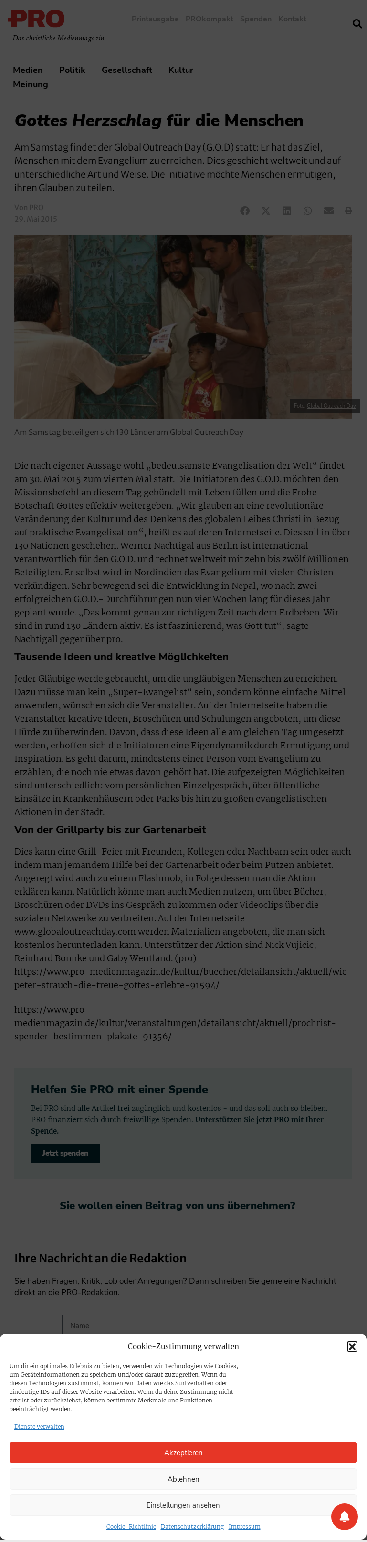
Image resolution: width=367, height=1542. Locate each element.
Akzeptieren (183, 1453)
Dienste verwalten (39, 1426)
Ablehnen (183, 1479)
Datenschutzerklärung (192, 1526)
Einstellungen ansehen (183, 1505)
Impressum (245, 1526)
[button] (352, 1346)
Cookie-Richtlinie (131, 1526)
